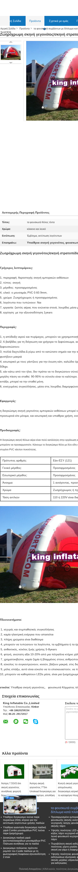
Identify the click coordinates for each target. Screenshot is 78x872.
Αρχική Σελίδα (12, 20)
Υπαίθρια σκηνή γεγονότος (27, 687)
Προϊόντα (35, 20)
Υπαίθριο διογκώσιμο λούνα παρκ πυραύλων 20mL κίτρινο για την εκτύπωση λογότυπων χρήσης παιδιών (23, 820)
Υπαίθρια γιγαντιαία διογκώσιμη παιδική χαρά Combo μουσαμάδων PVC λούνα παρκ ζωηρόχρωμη (24, 830)
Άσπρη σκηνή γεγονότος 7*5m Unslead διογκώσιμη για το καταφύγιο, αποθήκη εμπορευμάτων (43, 791)
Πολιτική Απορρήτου (30, 869)
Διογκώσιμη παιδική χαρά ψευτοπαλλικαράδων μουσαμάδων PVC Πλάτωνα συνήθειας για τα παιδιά (24, 840)
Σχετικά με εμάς (58, 20)
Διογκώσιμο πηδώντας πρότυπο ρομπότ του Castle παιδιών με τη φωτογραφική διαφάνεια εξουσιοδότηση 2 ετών (24, 852)
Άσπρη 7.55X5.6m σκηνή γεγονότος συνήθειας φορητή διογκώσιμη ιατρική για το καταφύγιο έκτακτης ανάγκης (13, 793)
